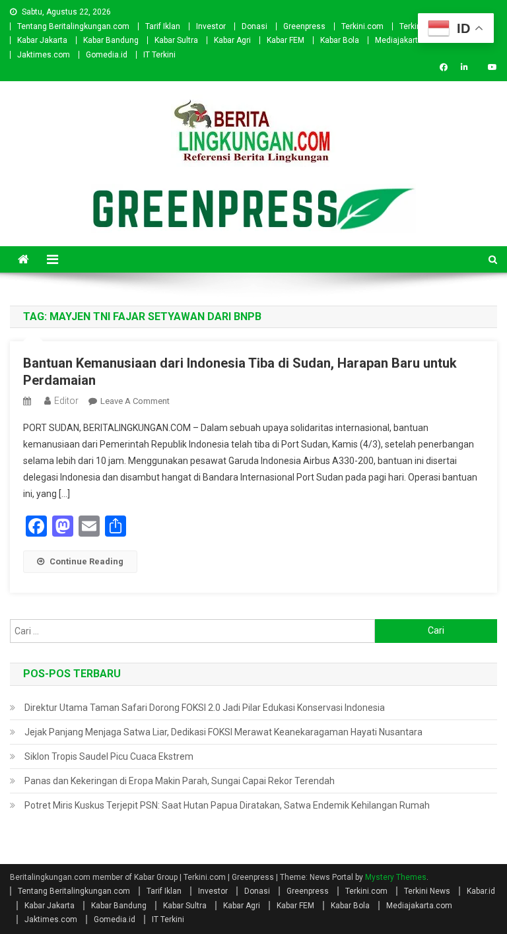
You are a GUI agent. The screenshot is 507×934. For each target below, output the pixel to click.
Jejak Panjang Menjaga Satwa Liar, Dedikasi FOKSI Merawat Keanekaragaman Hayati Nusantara (223, 732)
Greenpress (304, 26)
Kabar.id (481, 891)
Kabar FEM (285, 40)
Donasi (254, 26)
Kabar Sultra (176, 40)
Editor (66, 400)
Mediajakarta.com (408, 40)
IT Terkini (159, 54)
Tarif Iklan (162, 26)
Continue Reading (86, 561)
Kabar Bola (339, 40)
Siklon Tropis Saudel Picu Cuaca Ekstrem (108, 756)
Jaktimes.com (43, 54)
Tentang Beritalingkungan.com (73, 26)
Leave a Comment (135, 401)
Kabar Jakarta (42, 40)
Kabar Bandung (111, 40)
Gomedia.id (106, 54)
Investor (211, 26)
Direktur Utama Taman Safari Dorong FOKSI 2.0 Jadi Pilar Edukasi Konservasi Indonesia (204, 707)
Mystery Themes (395, 877)
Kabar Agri (232, 40)
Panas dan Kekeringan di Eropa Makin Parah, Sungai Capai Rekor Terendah (179, 781)
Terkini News (427, 891)
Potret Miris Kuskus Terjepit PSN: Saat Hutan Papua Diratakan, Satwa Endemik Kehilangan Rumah (227, 805)
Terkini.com (362, 26)
